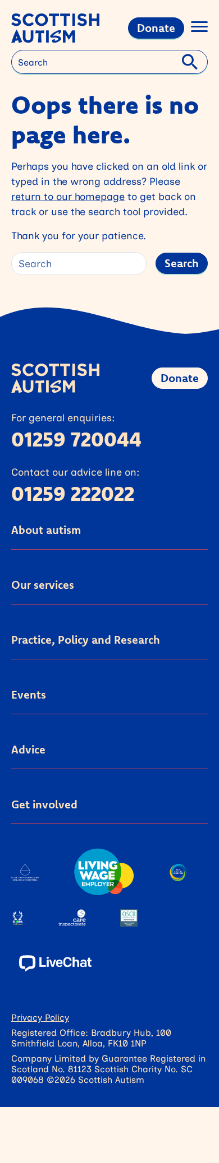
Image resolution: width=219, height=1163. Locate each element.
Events (28, 694)
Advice (28, 749)
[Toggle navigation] (199, 28)
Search (182, 263)
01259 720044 (76, 439)
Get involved (44, 804)
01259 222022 (72, 493)
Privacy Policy (40, 1017)
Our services (42, 585)
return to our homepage (68, 196)
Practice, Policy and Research (85, 639)
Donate (156, 28)
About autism (46, 530)
